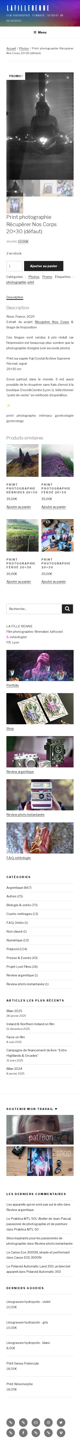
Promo (47, 277)
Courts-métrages (19, 914)
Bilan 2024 (14, 1069)
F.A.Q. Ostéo (15, 923)
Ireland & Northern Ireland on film (30, 1024)
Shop (10, 728)
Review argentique (20, 772)
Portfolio (12, 685)
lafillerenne (28, 8)
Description (14, 297)
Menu (42, 32)
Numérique (14, 940)
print (31, 282)
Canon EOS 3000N (28, 1257)
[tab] (14, 297)
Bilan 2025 (14, 1011)
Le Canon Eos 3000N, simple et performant (38, 1252)
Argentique (14, 888)
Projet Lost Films (18, 967)
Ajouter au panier (43, 266)
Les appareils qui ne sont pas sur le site (34, 1204)
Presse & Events (18, 958)
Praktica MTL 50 (26, 1229)
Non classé (14, 931)
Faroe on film (15, 1037)
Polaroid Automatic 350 (43, 1272)
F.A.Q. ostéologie (18, 858)
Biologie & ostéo (18, 905)
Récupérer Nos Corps (52, 322)
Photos (24, 48)
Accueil (11, 48)
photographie (16, 282)
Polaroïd (12, 949)
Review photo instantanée (25, 815)
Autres (11, 896)
